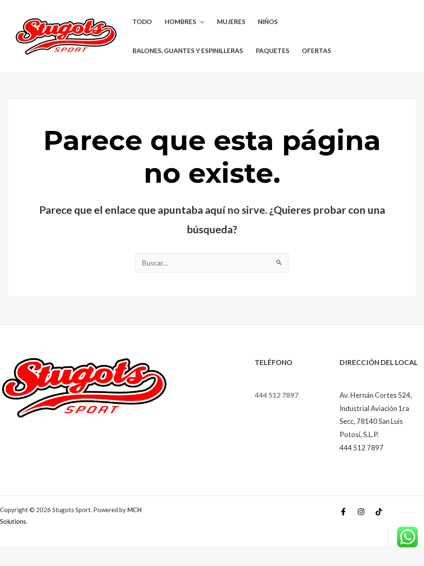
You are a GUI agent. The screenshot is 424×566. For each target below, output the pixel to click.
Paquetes (272, 50)
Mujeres (231, 21)
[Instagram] (361, 511)
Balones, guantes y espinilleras (187, 50)
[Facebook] (343, 511)
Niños (268, 21)
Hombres (180, 21)
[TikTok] (379, 511)
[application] (200, 21)
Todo (142, 21)
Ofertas (316, 50)
